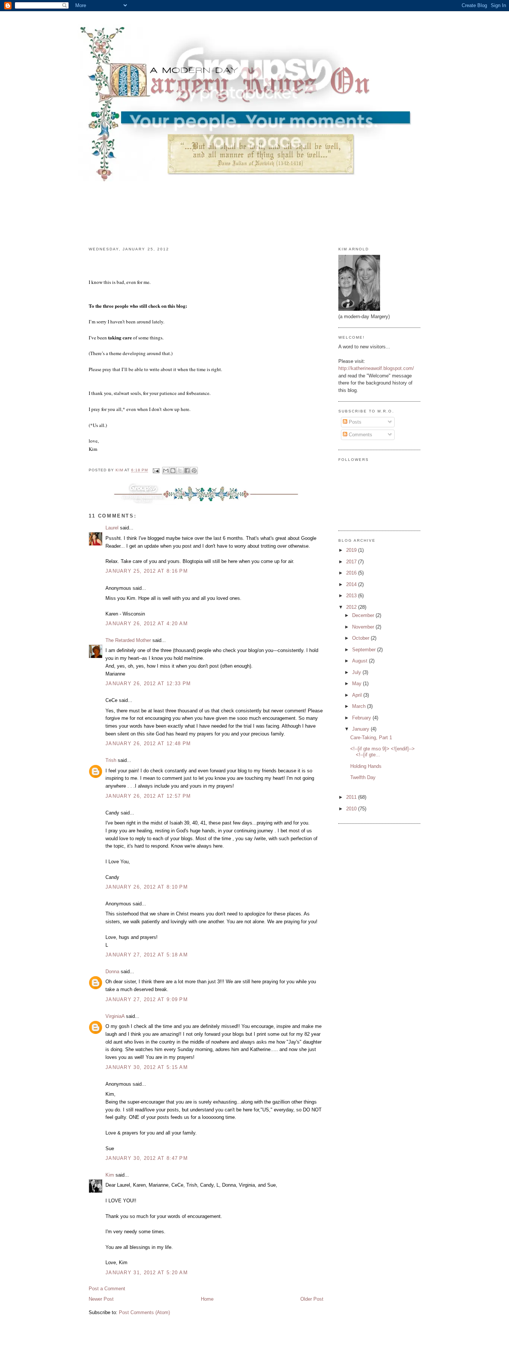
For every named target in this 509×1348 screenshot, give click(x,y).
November (364, 627)
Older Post (311, 1299)
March (359, 706)
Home (207, 1299)
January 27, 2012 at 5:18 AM (146, 955)
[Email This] (166, 470)
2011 (352, 797)
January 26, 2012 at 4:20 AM (146, 623)
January (361, 729)
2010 (352, 808)
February (362, 718)
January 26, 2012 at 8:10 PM (146, 887)
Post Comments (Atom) (144, 1312)
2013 (352, 595)
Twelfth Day (363, 777)
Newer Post (101, 1299)
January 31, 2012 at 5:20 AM (146, 1272)
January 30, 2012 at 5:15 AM (146, 1067)
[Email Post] (155, 470)
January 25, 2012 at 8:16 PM (146, 571)
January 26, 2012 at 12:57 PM (148, 796)
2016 (352, 573)
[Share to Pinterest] (194, 470)
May (357, 683)
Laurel (111, 528)
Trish (110, 760)
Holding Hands (366, 766)
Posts (354, 422)
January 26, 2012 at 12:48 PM (148, 743)
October (361, 638)
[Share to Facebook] (187, 470)
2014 (352, 584)
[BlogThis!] (173, 470)
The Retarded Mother (128, 640)
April (357, 695)
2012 (352, 607)
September (364, 649)
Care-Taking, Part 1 (371, 737)
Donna (112, 971)
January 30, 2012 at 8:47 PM (146, 1158)
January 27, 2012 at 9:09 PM (146, 999)
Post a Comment (107, 1288)
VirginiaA (114, 1016)
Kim (109, 1175)
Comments (359, 434)
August (360, 661)
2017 (352, 561)
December (364, 615)
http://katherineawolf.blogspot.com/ (376, 368)
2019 (352, 550)
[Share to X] (180, 470)
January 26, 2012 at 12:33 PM (148, 683)
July (357, 672)
